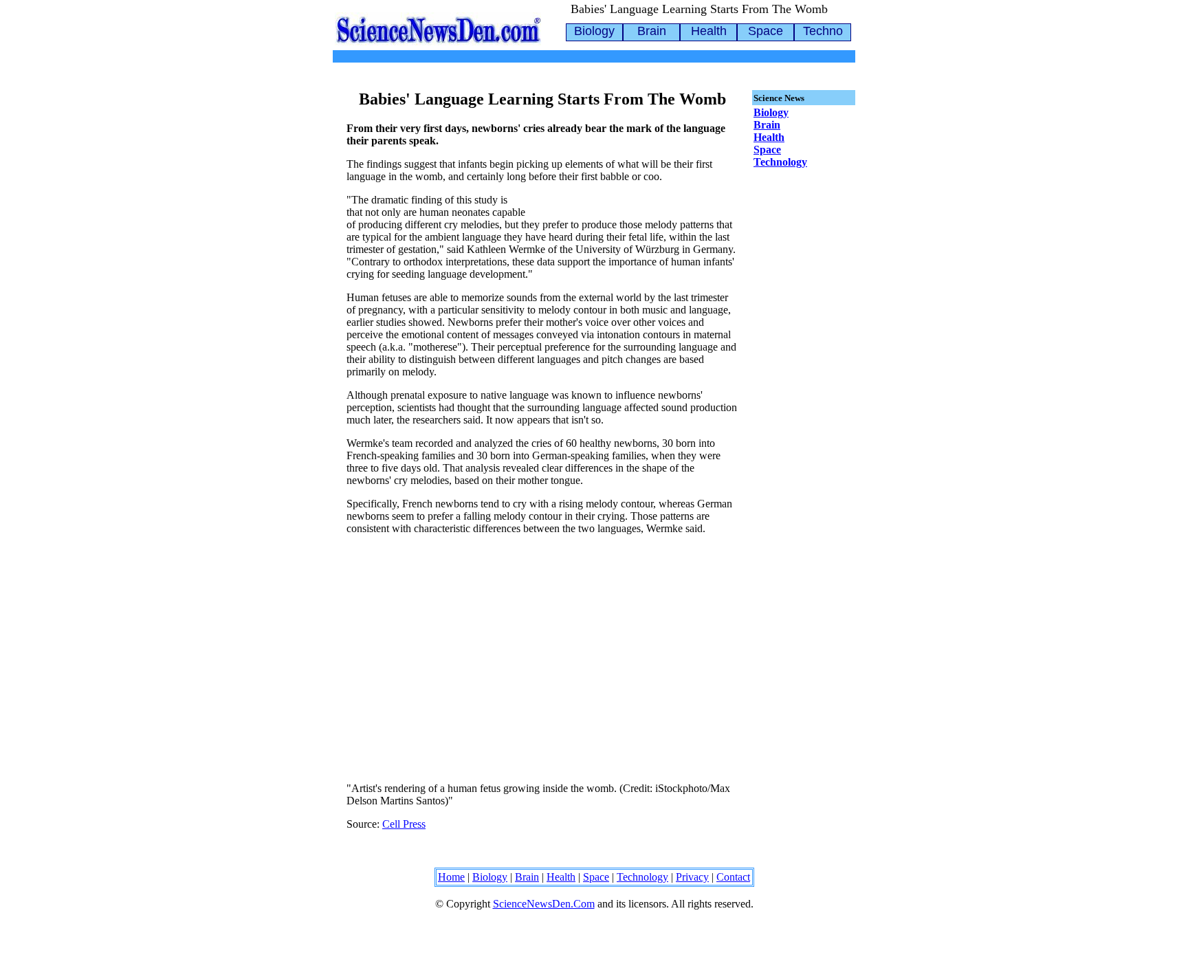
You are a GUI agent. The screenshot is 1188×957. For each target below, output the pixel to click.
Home (451, 877)
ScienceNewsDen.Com (544, 904)
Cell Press (404, 824)
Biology (594, 31)
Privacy (692, 877)
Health (709, 31)
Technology (780, 162)
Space (765, 31)
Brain (651, 31)
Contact (733, 877)
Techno (823, 31)
